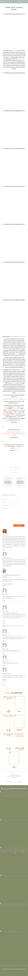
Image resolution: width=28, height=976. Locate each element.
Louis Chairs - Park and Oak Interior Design (15, 626)
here (9, 57)
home (14, 5)
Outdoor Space (12, 433)
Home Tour (14, 50)
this (4, 382)
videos (14, 766)
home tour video (21, 58)
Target (14, 364)
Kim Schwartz (4, 673)
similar (5, 406)
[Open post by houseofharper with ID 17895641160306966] (14, 945)
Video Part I (9, 431)
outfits (8, 711)
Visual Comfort (16, 408)
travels (19, 729)
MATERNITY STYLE (19, 748)
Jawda (21, 369)
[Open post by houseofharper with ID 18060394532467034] (14, 833)
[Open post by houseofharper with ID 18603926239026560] (14, 805)
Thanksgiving (5, 399)
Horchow (14, 382)
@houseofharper (19, 788)
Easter (14, 399)
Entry (13, 431)
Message (5, 508)
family (9, 729)
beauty (9, 748)
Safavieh (16, 406)
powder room (18, 433)
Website (5, 505)
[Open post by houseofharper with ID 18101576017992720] (14, 917)
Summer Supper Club (21, 399)
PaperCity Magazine (21, 336)
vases (23, 384)
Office (7, 433)
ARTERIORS (13, 415)
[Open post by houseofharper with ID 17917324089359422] (14, 889)
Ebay (6, 348)
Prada (15, 448)
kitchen (16, 431)
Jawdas (16, 353)
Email (4, 502)
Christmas (11, 399)
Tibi (15, 446)
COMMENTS (14, 472)
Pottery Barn (9, 410)
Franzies (16, 450)
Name (4, 499)
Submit (20, 781)
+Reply (3, 568)
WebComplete (23, 969)
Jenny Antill (12, 336)
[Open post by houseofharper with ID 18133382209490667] (14, 861)
